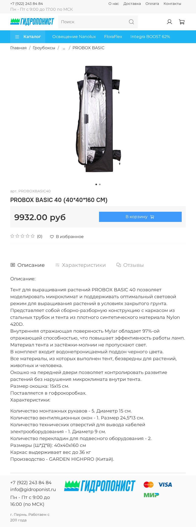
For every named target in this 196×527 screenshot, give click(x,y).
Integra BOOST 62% (150, 36)
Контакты (172, 3)
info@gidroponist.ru (33, 489)
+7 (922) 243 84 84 (26, 3)
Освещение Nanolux (74, 36)
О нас (113, 3)
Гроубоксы (44, 47)
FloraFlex (113, 36)
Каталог (32, 36)
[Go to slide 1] (96, 184)
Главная (18, 47)
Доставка (132, 3)
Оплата (152, 3)
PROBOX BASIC (88, 47)
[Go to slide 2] (100, 184)
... (64, 48)
